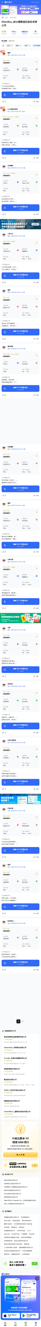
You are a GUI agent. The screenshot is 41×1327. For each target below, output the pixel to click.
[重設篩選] (3, 45)
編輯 (9, 53)
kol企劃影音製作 (13, 109)
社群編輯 (10, 447)
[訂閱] (38, 17)
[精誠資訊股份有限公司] (20, 1103)
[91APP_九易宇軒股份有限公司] (20, 1093)
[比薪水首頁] (6, 1274)
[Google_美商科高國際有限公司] (20, 1061)
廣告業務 (10, 346)
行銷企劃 (10, 559)
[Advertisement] (20, 421)
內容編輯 (10, 165)
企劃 (9, 627)
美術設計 (10, 684)
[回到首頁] (3, 17)
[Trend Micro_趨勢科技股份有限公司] (20, 1114)
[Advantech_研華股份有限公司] (20, 1050)
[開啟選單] (2, 2)
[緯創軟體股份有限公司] (20, 1071)
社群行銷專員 (12, 740)
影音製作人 (11, 921)
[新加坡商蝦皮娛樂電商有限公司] (20, 1039)
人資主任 (10, 233)
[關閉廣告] (37, 1278)
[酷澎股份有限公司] (20, 1082)
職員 (9, 864)
